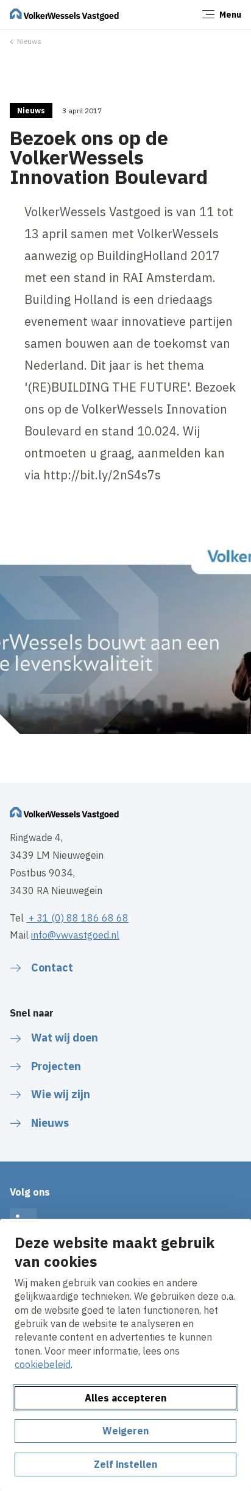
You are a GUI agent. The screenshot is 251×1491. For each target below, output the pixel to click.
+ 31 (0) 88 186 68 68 (77, 918)
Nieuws (29, 41)
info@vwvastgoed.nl (75, 935)
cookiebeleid (43, 1364)
